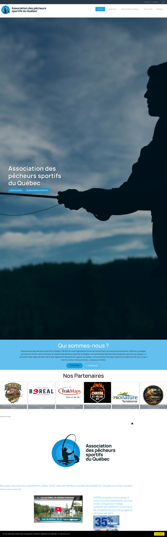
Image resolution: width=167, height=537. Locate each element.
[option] (41, 396)
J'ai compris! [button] (159, 534)
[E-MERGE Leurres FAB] (13, 395)
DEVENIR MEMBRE (16, 190)
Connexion (155, 2)
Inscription (147, 2)
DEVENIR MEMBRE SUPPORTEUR (37, 190)
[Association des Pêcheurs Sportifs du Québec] (23, 9)
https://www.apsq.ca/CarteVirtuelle (10, 489)
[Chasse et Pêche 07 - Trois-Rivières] (97, 395)
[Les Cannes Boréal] (41, 395)
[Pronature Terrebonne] (125, 395)
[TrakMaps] (69, 395)
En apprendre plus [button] (64, 534)
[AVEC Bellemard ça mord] (153, 395)
